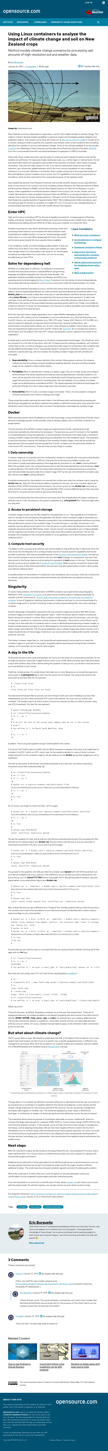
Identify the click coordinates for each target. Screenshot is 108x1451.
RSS (103, 2)
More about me (36, 1243)
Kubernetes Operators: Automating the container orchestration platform (86, 255)
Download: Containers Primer (88, 247)
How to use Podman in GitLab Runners (19, 1365)
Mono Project (45, 280)
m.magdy (19, 1316)
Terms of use (68, 1440)
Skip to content (52, 238)
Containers (22, 1207)
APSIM (93, 148)
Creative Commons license (15, 1415)
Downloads (40, 22)
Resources (22, 22)
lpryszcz (19, 1273)
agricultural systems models (73, 140)
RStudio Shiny (54, 1046)
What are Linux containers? (87, 235)
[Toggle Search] (98, 22)
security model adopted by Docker (73, 554)
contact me (71, 1182)
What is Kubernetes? (84, 273)
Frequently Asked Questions (66, 22)
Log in (88, 2)
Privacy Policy (55, 1440)
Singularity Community (32, 594)
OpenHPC (67, 329)
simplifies (72, 973)
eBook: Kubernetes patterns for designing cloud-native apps (87, 265)
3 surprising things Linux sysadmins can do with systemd (52, 1367)
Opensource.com (11, 1412)
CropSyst (12, 148)
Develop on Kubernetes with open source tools (85, 1365)
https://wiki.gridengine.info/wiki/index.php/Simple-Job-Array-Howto (45, 1284)
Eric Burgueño (17, 62)
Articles (8, 22)
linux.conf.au (20, 1196)
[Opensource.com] (21, 12)
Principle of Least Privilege (51, 563)
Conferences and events (53, 1207)
